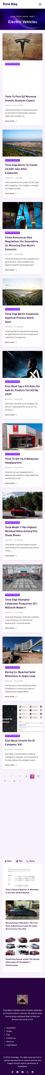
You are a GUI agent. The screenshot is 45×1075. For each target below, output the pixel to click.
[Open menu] (40, 4)
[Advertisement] (22, 81)
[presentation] (22, 46)
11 (5, 781)
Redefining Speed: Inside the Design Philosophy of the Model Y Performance (22, 962)
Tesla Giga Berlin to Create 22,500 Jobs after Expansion (21, 169)
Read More (11, 121)
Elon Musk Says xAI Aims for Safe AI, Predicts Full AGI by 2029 (22, 390)
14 (14, 781)
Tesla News (11, 1028)
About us (10, 1041)
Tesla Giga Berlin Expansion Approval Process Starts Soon (22, 318)
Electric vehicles (12, 64)
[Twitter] (12, 1072)
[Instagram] (17, 1072)
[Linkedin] (32, 1072)
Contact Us (10, 1038)
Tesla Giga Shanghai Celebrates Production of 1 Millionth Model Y (21, 604)
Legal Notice (11, 1045)
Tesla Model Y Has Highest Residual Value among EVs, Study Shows (21, 531)
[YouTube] (22, 1072)
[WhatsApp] (27, 1072)
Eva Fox (9, 106)
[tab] (8, 861)
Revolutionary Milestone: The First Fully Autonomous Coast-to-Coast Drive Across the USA (22, 926)
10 (38, 776)
